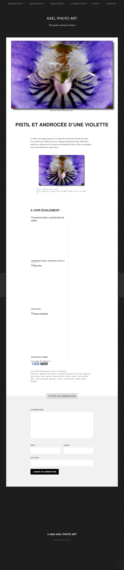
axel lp (49, 376)
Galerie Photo (36, 3)
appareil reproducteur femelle (70, 373)
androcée (35, 373)
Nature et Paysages (58, 371)
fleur (33, 379)
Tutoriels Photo (78, 3)
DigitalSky (66, 540)
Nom (33, 445)
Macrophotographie (42, 371)
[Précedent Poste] (2, 285)
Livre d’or (111, 3)
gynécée (53, 379)
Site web (35, 457)
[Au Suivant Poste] (121, 285)
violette (34, 381)
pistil (78, 379)
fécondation (84, 376)
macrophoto (70, 379)
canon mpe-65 (72, 376)
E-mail (67, 445)
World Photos (57, 3)
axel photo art (59, 376)
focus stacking (42, 379)
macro (60, 379)
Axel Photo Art (62, 18)
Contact (95, 3)
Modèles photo (15, 3)
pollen (84, 379)
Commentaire (37, 409)
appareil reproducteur (49, 373)
